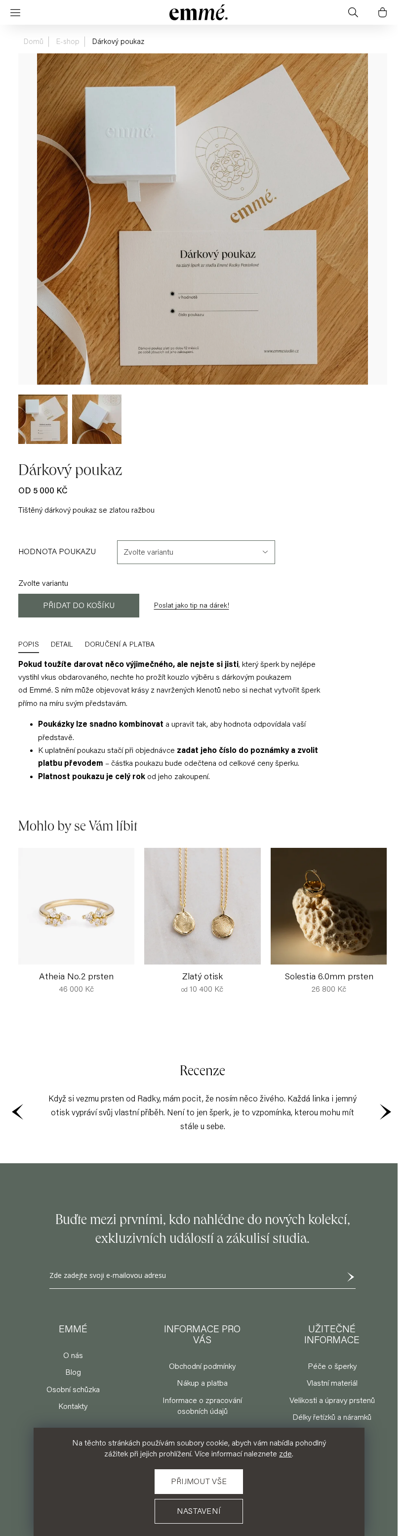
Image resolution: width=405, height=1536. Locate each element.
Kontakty (72, 1406)
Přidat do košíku (79, 605)
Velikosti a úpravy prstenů (332, 1400)
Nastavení (199, 1511)
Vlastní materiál (332, 1383)
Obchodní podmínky (202, 1366)
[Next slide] (386, 1113)
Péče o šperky (332, 1366)
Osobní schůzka (73, 1389)
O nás (73, 1355)
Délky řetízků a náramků (331, 1417)
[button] (379, 902)
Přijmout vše (199, 1481)
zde (285, 1453)
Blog (73, 1372)
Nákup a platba (202, 1383)
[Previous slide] (19, 1113)
